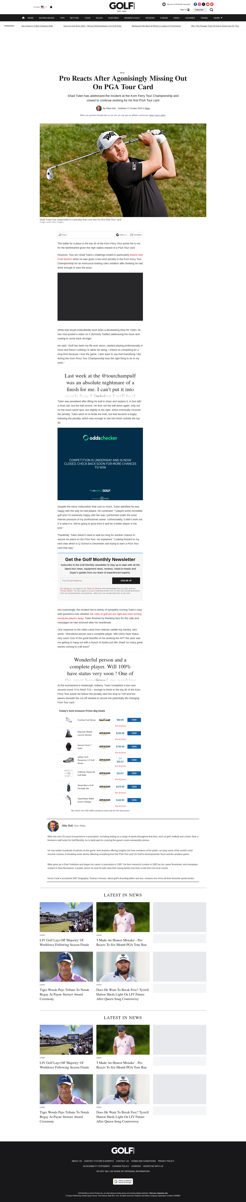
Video (176, 18)
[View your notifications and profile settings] (51, 7)
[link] (68, 720)
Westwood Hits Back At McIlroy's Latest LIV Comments (156, 26)
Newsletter (138, 235)
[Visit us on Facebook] (195, 4)
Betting (74, 18)
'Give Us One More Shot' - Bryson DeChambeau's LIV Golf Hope (92, 26)
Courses (190, 18)
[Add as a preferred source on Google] (123, 1181)
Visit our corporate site (158, 1193)
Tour (87, 18)
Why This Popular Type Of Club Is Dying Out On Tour (215, 26)
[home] (23, 18)
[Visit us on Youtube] (207, 4)
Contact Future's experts (99, 1161)
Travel (204, 18)
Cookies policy (120, 1166)
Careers (136, 1166)
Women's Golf (132, 18)
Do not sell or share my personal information (123, 1171)
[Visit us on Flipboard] (212, 4)
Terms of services (94, 588)
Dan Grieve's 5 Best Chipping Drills (37, 26)
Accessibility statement (96, 1166)
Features (113, 18)
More (217, 18)
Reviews (150, 18)
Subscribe (199, 10)
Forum (164, 18)
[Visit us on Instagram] (199, 4)
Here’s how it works (157, 115)
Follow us (123, 235)
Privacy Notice (66, 591)
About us (77, 1161)
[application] (100, 297)
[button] (100, 721)
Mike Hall (111, 108)
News (30, 18)
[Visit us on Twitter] (203, 4)
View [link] (134, 720)
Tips (62, 18)
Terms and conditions (143, 1161)
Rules (99, 18)
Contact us (122, 1161)
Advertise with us (153, 1166)
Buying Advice (46, 18)
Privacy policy (166, 1161)
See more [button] (100, 396)
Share (64, 235)
